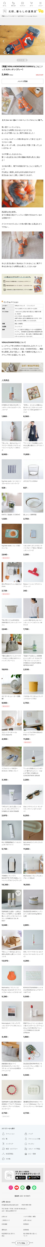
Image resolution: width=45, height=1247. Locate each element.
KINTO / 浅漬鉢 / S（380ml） (11, 514)
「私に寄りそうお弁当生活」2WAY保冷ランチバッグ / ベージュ (12, 622)
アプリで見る (21, 1243)
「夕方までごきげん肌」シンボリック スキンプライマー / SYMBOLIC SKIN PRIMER (11, 809)
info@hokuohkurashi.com (10, 1205)
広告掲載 (4, 1224)
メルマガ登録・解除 (29, 1216)
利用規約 (26, 1224)
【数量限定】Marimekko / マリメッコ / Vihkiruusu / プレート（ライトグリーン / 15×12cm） (33, 1104)
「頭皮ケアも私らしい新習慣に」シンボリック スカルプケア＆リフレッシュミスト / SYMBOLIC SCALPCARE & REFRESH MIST (32, 660)
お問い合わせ (27, 1220)
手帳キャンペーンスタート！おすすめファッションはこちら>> (19, 16)
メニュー (40, 5)
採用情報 (26, 1230)
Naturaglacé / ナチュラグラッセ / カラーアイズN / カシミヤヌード (12, 1025)
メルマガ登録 (22, 81)
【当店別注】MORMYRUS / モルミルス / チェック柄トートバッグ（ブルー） (32, 1066)
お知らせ (4, 1216)
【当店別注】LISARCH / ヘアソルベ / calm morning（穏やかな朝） (33, 914)
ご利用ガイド (6, 1220)
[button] (3, 41)
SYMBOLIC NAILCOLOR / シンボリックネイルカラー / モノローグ (11, 407)
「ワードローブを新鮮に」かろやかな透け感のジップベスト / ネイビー (33, 445)
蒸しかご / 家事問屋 (29, 514)
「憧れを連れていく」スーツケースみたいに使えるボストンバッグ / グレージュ (11, 658)
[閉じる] (27, 1243)
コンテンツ (22, 5)
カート (31, 5)
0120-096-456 (26, 1205)
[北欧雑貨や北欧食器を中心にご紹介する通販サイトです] (22, 11)
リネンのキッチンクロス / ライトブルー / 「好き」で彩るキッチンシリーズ (32, 548)
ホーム (4, 5)
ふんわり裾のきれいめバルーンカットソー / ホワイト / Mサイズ (32, 622)
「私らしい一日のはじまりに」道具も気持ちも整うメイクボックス (11, 954)
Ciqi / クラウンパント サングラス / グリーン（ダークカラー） (32, 809)
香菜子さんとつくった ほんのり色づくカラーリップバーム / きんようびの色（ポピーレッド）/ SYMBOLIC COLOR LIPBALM (33, 1027)
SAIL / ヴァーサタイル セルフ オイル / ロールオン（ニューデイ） (33, 954)
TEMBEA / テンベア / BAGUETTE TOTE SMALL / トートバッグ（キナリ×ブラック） (12, 878)
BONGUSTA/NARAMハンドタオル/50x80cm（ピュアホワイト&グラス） (33, 990)
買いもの (13, 5)
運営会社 (4, 1230)
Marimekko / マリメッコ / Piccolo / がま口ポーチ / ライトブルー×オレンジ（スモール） (12, 990)
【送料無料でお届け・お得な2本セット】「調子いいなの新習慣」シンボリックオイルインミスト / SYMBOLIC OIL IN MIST (12, 916)
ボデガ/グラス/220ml (30, 481)
